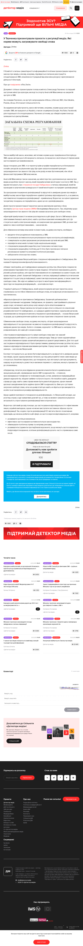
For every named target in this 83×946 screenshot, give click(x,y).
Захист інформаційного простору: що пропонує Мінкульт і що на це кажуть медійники (59, 585)
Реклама (26, 811)
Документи (56, 637)
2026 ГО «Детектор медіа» (27, 882)
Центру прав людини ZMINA (24, 209)
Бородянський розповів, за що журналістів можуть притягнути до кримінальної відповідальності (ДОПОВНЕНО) (21, 568)
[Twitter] (21, 60)
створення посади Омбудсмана (37, 185)
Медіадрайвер (9, 814)
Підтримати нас (28, 816)
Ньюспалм (7, 834)
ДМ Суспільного (24, 2)
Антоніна (66, 2)
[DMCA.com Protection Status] (34, 921)
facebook (7, 843)
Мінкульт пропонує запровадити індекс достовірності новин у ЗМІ (57, 604)
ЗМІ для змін (8, 809)
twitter (6, 845)
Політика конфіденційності (32, 805)
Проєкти (7, 799)
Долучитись (41, 496)
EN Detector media (57, 2)
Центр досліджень (35, 2)
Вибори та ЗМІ (9, 823)
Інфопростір (47, 563)
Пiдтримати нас (71, 799)
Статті (57, 581)
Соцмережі (9, 839)
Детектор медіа (5, 2)
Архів (25, 823)
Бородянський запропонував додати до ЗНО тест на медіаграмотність (21, 604)
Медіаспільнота (8, 563)
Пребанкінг (7, 811)
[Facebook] (16, 60)
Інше (5, 33)
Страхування (60, 8)
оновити (75, 684)
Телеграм (7, 847)
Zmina (6, 66)
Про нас (27, 799)
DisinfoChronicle (46, 2)
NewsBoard (7, 816)
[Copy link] (26, 60)
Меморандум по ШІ (29, 807)
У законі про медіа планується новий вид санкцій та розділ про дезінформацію (21, 642)
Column (16, 581)
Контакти (26, 814)
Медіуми (6, 836)
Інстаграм (7, 850)
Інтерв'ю (55, 563)
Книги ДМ (26, 809)
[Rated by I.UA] (49, 921)
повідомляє (15, 84)
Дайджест (12, 33)
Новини (18, 563)
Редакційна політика (30, 802)
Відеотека (7, 820)
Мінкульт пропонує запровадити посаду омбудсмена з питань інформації (18, 623)
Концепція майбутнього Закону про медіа (57, 641)
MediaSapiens (15, 2)
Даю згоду (41, 942)
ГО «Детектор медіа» (76, 2)
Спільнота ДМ (14, 741)
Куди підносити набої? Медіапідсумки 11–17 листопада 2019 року (19, 585)
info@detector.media (24, 880)
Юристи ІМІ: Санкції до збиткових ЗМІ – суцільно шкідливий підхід (60, 567)
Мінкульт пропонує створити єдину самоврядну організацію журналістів (60, 623)
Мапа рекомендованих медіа (13, 832)
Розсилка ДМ (28, 820)
